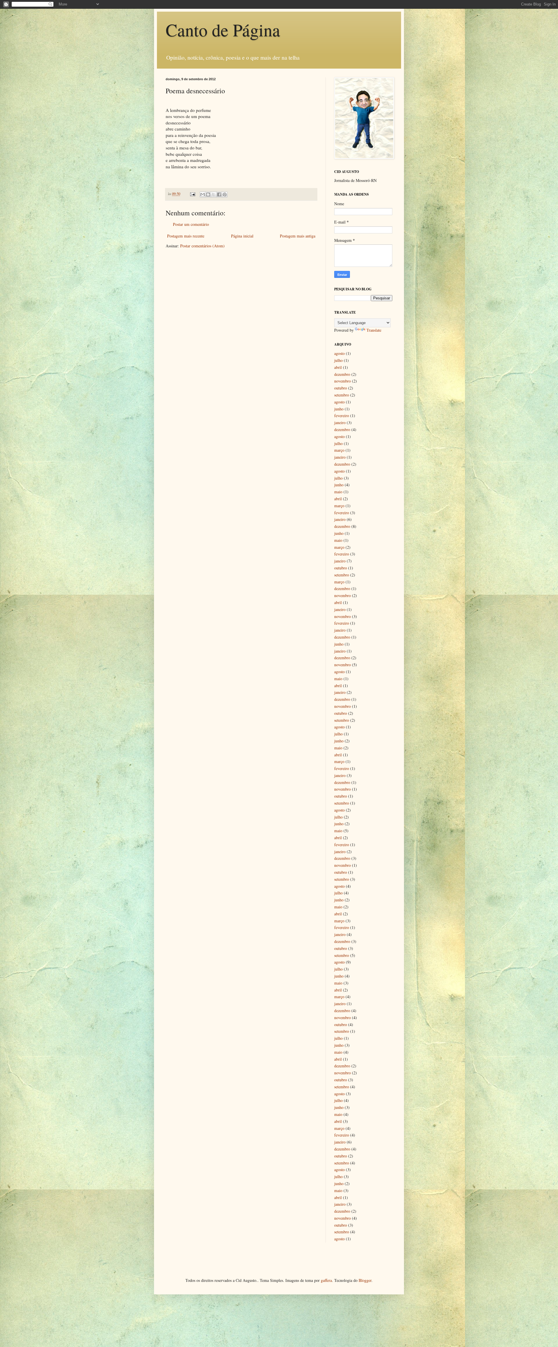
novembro (342, 381)
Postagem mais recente (185, 236)
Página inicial (242, 236)
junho (339, 409)
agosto (339, 353)
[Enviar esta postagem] (192, 193)
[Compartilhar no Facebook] (219, 194)
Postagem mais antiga (297, 236)
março (339, 450)
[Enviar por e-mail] (202, 194)
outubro (340, 388)
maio (338, 491)
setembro (341, 395)
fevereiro (341, 415)
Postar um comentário (191, 224)
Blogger (365, 1280)
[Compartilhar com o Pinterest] (225, 194)
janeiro (340, 422)
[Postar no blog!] (208, 194)
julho (338, 360)
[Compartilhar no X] (214, 194)
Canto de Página (223, 29)
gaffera (326, 1280)
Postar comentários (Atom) (202, 246)
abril (338, 367)
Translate (373, 330)
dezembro (342, 374)
